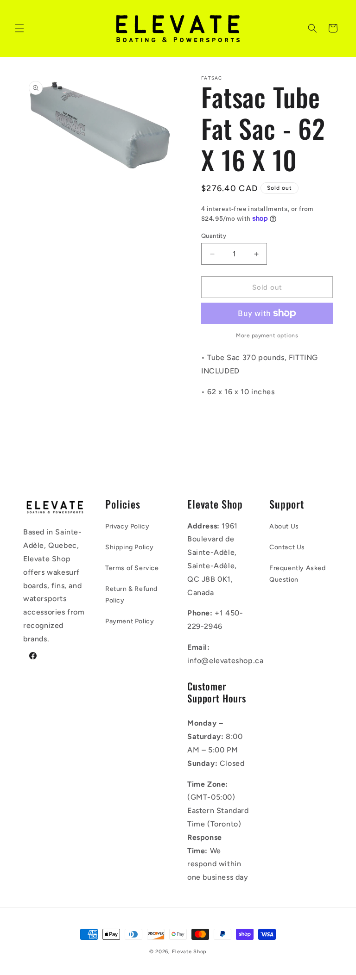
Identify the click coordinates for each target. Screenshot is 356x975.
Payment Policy (129, 621)
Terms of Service (132, 568)
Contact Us (287, 547)
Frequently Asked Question (297, 574)
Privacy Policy (127, 526)
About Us (284, 526)
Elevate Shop (189, 952)
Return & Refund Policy (131, 594)
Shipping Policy (129, 547)
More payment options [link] (267, 335)
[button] (19, 28)
